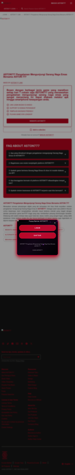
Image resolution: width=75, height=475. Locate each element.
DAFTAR (37, 235)
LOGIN (37, 228)
